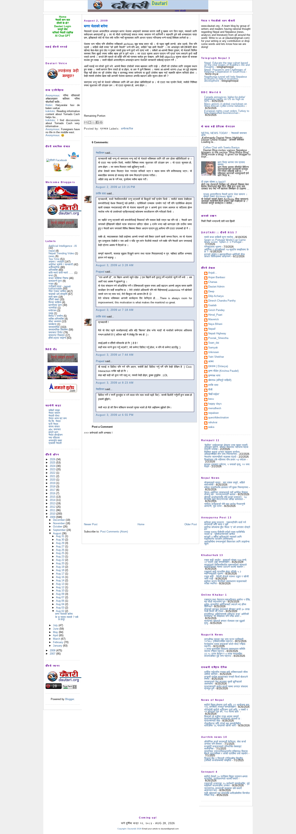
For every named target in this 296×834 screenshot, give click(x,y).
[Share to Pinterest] (101, 122)
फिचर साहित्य (55, 302)
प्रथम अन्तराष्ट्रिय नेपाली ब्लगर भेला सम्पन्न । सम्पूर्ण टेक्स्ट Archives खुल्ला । (225, 195)
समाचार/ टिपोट (56, 332)
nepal (52, 250)
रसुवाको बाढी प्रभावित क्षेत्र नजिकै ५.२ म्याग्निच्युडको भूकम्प (222, 572)
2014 (53, 499)
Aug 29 (60, 543)
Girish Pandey (216, 310)
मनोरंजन (52, 310)
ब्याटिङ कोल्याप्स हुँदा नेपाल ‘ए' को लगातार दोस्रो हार (227, 528)
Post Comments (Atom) (114, 531)
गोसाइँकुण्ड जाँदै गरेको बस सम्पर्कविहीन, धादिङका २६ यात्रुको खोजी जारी (222, 724)
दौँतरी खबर (54, 299)
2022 (53, 472)
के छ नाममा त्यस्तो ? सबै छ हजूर (66, 618)
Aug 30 (60, 539)
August (57, 533)
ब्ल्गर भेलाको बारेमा (64, 613)
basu (211, 399)
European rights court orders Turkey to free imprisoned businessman (226, 111)
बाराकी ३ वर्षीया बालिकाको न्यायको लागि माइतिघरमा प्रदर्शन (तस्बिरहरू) (223, 537)
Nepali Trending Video (61, 253)
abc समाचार (55, 429)
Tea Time (54, 258)
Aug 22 (60, 559)
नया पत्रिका (54, 437)
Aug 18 (60, 570)
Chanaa (212, 282)
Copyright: (122, 829)
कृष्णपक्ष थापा (214, 376)
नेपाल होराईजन (55, 434)
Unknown (213, 352)
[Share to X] (93, 122)
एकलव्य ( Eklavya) (218, 366)
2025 (53, 462)
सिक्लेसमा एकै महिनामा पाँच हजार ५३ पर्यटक (225, 459)
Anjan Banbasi (216, 277)
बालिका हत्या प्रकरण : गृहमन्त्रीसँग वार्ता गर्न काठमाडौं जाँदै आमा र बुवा (225, 523)
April (56, 635)
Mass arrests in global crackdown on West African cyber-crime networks (225, 104)
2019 (53, 483)
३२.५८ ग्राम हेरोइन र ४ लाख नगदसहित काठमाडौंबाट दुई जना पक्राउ (223, 654)
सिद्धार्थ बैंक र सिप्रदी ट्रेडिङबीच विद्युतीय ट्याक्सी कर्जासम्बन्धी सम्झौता (223, 759)
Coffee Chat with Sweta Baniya (221, 147)
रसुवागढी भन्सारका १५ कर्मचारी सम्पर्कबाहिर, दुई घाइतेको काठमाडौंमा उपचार (226, 784)
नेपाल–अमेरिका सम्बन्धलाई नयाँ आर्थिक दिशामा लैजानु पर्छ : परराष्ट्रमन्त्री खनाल (226, 493)
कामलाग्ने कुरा (55, 280)
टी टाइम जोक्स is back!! (213, 181)
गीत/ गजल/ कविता (57, 291)
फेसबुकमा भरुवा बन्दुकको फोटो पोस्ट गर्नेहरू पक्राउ (224, 645)
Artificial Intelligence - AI (63, 245)
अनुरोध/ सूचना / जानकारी (61, 264)
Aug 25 (60, 553)
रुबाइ (51, 313)
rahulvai (212, 422)
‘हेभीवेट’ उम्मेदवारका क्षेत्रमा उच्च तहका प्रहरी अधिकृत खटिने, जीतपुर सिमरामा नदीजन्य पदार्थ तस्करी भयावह (226, 447)
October (58, 526)
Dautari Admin (216, 287)
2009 (53, 517)
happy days (215, 404)
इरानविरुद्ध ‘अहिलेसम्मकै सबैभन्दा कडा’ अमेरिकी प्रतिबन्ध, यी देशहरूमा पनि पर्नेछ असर (226, 615)
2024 (53, 465)
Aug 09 (60, 593)
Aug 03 (60, 607)
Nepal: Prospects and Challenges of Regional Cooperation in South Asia (225, 70)
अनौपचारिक (54, 267)
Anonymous (52, 95)
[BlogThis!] (90, 122)
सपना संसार (54, 426)
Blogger (69, 699)
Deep (211, 291)
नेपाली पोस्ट (54, 415)
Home (141, 524)
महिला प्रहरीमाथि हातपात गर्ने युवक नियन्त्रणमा (226, 487)
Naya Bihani (215, 324)
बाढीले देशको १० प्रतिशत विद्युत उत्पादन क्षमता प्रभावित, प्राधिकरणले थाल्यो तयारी (225, 777)
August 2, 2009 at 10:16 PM (115, 186)
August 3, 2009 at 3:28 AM (115, 265)
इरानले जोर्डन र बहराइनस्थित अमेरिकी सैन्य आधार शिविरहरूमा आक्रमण (224, 255)
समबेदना (52, 324)
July (56, 625)
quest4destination (218, 418)
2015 (53, 496)
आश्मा (211, 361)
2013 (53, 503)
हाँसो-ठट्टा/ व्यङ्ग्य (57, 337)
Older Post (190, 524)
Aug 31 (60, 536)
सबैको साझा (54, 410)
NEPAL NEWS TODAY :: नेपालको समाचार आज (224, 134)
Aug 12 (60, 587)
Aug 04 (60, 604)
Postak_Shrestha (218, 338)
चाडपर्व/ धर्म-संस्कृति (58, 294)
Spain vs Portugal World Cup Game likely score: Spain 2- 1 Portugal (225, 240)
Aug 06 (60, 600)
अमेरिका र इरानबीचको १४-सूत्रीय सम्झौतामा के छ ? (226, 250)
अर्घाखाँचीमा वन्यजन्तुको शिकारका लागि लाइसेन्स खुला (226, 542)
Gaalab (212, 305)
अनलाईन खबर (55, 440)
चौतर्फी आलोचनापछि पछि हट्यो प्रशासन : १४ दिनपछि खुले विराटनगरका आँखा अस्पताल (225, 498)
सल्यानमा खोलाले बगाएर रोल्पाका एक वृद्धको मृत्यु (224, 621)
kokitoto (50, 111)
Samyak (213, 348)
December (59, 519)
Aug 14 (60, 580)
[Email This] (86, 122)
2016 (53, 493)
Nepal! (212, 329)
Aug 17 (60, 573)
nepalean (213, 413)
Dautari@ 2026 (134, 829)
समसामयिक (54, 326)
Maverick (213, 319)
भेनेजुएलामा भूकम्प (212, 246)
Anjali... (212, 273)
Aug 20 (60, 563)
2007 (53, 653)
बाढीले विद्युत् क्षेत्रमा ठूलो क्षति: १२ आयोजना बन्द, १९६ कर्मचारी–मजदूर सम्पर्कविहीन (227, 705)
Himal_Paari (215, 315)
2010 (53, 513)
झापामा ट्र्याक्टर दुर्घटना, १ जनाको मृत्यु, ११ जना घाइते (226, 465)
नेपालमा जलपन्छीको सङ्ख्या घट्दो (220, 456)
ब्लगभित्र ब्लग (55, 305)
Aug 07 (60, 597)
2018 (53, 486)
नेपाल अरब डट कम (58, 418)
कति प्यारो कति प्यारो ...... (61, 272)
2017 (53, 489)
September (59, 529)
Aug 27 (60, 546)
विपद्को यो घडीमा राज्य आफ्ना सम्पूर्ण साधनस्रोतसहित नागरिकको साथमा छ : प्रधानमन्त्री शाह (222, 718)
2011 (53, 510)
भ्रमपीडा (53, 307)
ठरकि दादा (101, 193)
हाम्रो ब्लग (53, 432)
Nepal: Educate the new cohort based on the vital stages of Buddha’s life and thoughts (227, 65)
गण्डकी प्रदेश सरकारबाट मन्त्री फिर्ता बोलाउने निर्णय (226, 677)
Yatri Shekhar (216, 357)
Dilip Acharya (216, 296)
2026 (53, 459)
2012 (53, 506)
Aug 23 (60, 556)
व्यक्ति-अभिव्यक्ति (56, 318)
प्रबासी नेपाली (55, 443)
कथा (51, 275)
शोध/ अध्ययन (55, 321)
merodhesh (214, 408)
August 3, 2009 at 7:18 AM (115, 309)
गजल (51, 283)
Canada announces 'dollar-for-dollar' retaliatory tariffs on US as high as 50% (224, 99)
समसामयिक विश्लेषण (58, 329)
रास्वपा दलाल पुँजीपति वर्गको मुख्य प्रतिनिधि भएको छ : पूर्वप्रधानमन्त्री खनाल (224, 532)
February (58, 642)
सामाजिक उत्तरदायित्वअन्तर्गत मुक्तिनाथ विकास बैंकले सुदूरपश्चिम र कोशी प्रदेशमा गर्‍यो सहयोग (226, 752)
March (57, 638)
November (59, 523)
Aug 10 (60, 590)
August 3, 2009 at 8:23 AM (115, 382)
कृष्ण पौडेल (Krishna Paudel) (223, 371)
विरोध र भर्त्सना (56, 315)
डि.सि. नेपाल (55, 421)
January (58, 645)
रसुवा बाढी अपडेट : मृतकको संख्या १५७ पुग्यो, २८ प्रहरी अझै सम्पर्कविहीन (225, 560)
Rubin (49, 105)
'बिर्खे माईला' (213, 394)
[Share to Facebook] (97, 122)
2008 (53, 650)
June (56, 628)
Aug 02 (60, 611)
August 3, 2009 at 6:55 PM (115, 414)
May (56, 632)
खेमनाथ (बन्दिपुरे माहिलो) (219, 380)
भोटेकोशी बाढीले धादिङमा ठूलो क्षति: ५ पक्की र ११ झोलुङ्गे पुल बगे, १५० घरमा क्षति (226, 710)
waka (211, 427)
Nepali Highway (217, 334)
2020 (53, 479)
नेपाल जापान (54, 412)
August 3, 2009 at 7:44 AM (115, 354)
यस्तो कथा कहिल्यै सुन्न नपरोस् (218, 237)
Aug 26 (60, 549)
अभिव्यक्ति (53, 269)
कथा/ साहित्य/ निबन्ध (58, 278)
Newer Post (90, 524)
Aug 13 (60, 583)
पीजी (210, 390)
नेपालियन (100, 152)
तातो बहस (53, 296)
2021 (53, 476)
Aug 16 (60, 577)
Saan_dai (213, 343)
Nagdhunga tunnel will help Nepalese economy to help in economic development (225, 78)
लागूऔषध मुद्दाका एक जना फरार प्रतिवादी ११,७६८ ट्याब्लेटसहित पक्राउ (223, 640)
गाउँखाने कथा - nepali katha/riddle (60, 287)
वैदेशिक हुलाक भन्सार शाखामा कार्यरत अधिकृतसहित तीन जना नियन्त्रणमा (221, 452)
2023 (53, 469)
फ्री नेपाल (53, 423)
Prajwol (100, 271)
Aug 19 (60, 566)
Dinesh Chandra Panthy (222, 301)
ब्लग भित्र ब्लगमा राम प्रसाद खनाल (231, 163)
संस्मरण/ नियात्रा (57, 335)
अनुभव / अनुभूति (56, 261)
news (52, 256)
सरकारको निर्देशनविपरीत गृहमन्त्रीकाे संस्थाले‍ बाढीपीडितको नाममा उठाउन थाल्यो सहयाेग (225, 565)
